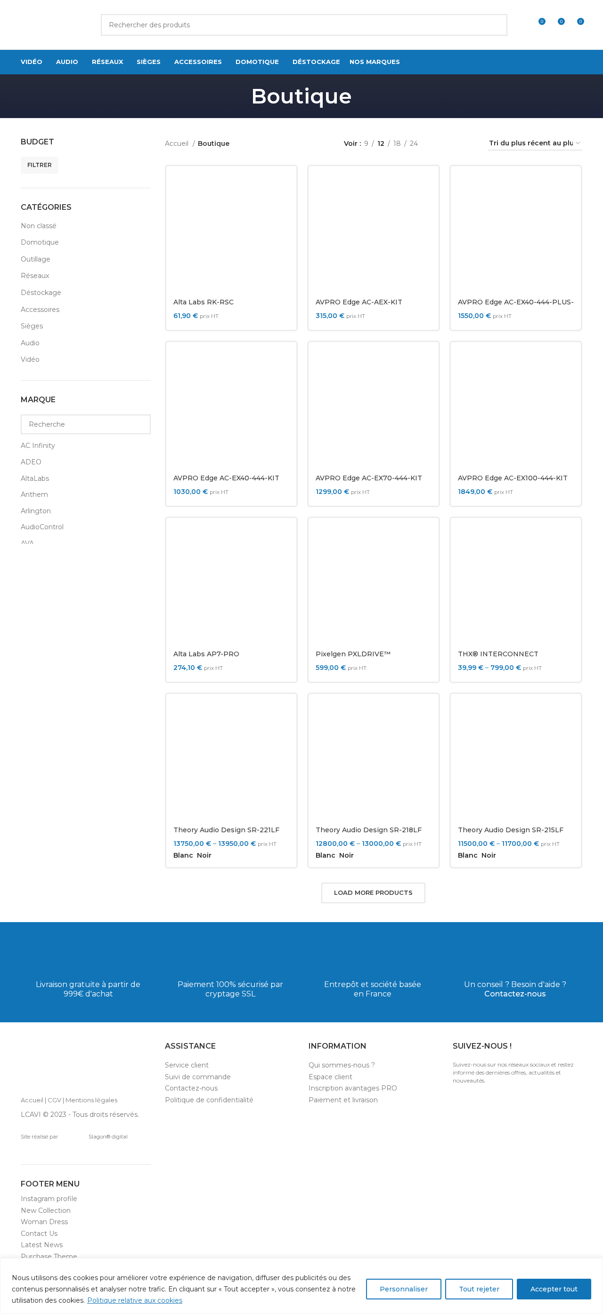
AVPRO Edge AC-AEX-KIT (359, 302)
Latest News (42, 1245)
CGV (54, 1100)
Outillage (35, 259)
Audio (30, 343)
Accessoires (40, 309)
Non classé (39, 226)
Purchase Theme (49, 1256)
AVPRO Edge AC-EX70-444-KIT (369, 478)
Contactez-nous (515, 993)
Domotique (40, 242)
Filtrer (39, 164)
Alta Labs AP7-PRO (206, 654)
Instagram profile (49, 1199)
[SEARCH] (496, 25)
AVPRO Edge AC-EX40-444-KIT (226, 478)
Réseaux (35, 275)
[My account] (520, 25)
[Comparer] (282, 188)
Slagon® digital (108, 1136)
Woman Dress (44, 1222)
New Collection (46, 1210)
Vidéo (30, 359)
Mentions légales (91, 1100)
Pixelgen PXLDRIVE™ (353, 654)
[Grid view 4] (469, 144)
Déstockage (41, 292)
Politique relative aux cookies (134, 1300)
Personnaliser (404, 1289)
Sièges (32, 326)
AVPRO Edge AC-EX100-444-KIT (513, 478)
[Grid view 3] (454, 144)
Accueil (177, 143)
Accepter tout (554, 1289)
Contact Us (39, 1233)
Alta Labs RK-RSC (203, 302)
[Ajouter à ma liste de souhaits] (282, 230)
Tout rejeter (479, 1289)
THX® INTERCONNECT (498, 654)
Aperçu (282, 209)
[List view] (439, 144)
